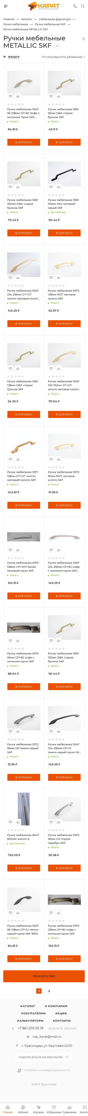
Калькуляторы (30, 1020)
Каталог (27, 1006)
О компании (56, 1006)
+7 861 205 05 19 (30, 1028)
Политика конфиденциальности (47, 1070)
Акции (61, 1013)
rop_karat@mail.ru (47, 1036)
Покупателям (33, 1013)
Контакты (62, 1020)
